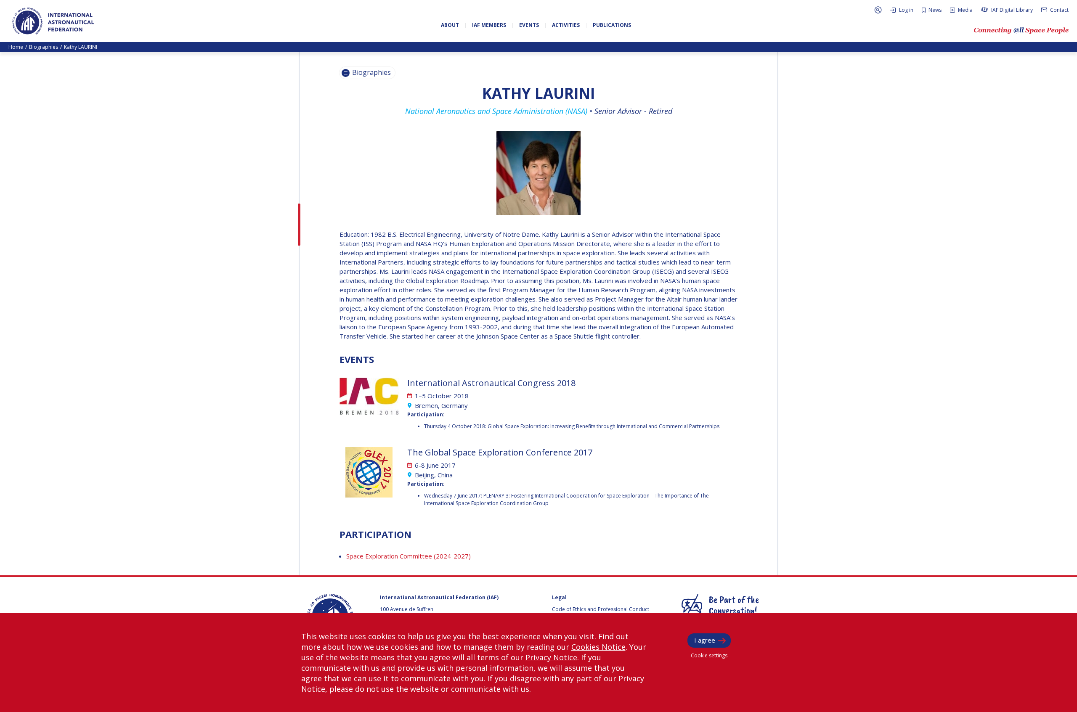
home (15, 46)
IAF (53, 21)
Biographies (43, 46)
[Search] (878, 9)
